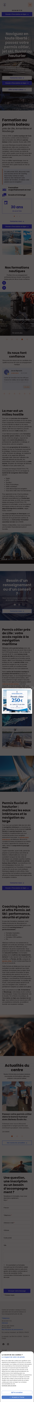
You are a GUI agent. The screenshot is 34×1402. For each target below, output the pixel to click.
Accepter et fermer (17, 1397)
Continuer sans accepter (9, 1385)
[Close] (32, 688)
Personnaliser (18, 1392)
